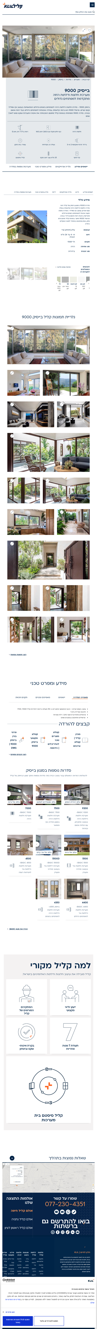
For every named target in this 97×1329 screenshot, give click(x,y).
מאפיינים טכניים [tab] (43, 697)
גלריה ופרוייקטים (63, 166)
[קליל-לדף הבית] (12, 4)
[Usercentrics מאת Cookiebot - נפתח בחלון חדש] (13, 1280)
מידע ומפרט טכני (43, 166)
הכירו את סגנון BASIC (18, 929)
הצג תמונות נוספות (18, 654)
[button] (92, 4)
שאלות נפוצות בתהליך (67, 1158)
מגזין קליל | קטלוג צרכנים (76, 740)
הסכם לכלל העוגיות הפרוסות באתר (18, 1321)
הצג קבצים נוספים (18, 754)
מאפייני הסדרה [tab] (80, 697)
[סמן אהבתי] (89, 30)
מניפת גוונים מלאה (64, 267)
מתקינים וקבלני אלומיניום (11, 1271)
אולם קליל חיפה (22, 1211)
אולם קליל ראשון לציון (19, 1228)
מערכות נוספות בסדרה (20, 166)
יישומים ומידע (81, 166)
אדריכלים (11, 1259)
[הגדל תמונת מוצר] (84, 30)
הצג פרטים (10, 1312)
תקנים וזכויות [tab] (21, 697)
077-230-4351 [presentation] (65, 1204)
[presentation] (88, 283)
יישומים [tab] (61, 697)
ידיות (54, 192)
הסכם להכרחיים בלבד (49, 1321)
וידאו (77, 192)
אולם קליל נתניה (22, 1219)
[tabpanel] (48, 713)
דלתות (34, 1259)
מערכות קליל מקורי (4, 1273)
